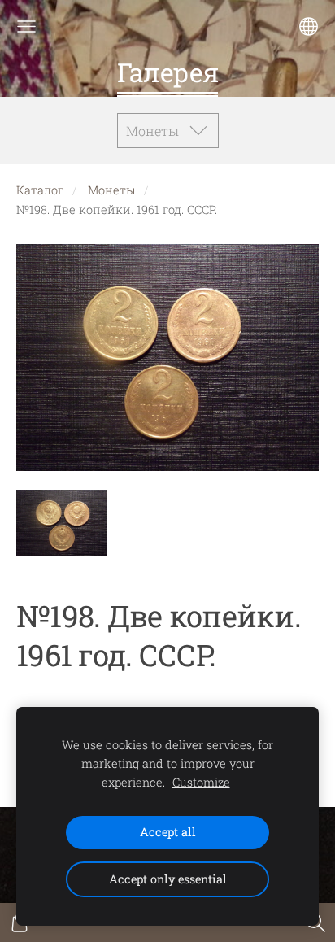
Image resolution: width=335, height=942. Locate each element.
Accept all (168, 832)
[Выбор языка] (308, 26)
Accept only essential (168, 879)
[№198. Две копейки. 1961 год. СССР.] (61, 523)
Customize (201, 782)
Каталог (39, 190)
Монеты (111, 190)
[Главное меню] (26, 26)
